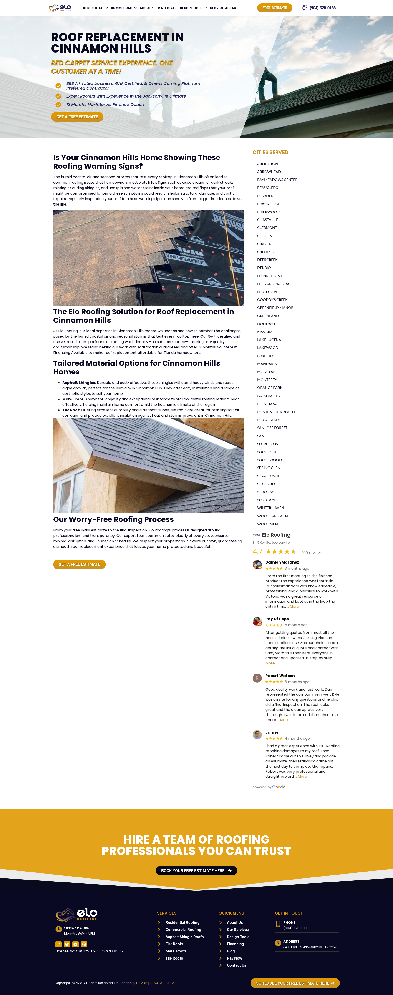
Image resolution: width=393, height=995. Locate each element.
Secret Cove (269, 443)
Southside (267, 451)
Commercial (122, 7)
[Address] (278, 943)
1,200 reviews (311, 552)
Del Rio (264, 267)
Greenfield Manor (275, 307)
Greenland (268, 315)
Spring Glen (268, 467)
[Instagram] (58, 944)
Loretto (265, 355)
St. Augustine (270, 476)
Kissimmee (267, 331)
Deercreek (267, 259)
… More (293, 606)
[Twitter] (67, 944)
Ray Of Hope (277, 619)
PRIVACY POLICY (162, 983)
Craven (264, 243)
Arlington (267, 163)
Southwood (269, 459)
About (145, 7)
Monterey (267, 379)
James (272, 732)
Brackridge (268, 203)
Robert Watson (280, 676)
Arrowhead (269, 171)
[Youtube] (75, 944)
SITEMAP (140, 983)
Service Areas (223, 7)
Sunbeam (266, 499)
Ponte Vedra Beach (276, 411)
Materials (167, 7)
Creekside (266, 251)
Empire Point (269, 275)
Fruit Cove (267, 291)
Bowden (265, 195)
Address (291, 941)
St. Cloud (266, 483)
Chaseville (267, 219)
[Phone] (278, 924)
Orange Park (269, 387)
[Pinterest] (84, 944)
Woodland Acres (274, 516)
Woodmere (268, 523)
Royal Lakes (268, 419)
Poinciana (267, 403)
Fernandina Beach (275, 283)
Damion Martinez (282, 562)
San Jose (265, 436)
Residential (93, 7)
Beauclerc (267, 187)
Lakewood (267, 347)
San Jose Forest (272, 427)
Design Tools (192, 7)
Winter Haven (270, 507)
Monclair (267, 371)
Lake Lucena (269, 339)
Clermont (267, 227)
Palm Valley (268, 395)
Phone (289, 922)
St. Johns (265, 491)
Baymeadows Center (277, 179)
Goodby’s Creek (272, 299)
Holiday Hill (269, 323)
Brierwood (268, 211)
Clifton (264, 235)
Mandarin (267, 363)
